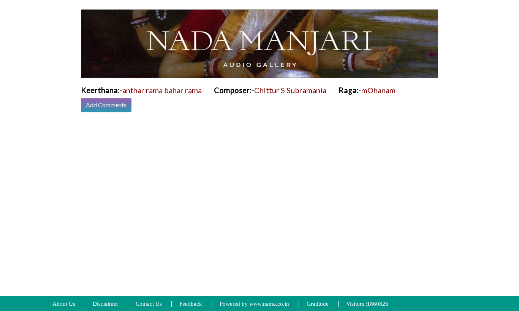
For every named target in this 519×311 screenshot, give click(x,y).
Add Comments (106, 104)
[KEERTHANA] (259, 43)
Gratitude (318, 304)
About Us (63, 304)
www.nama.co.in (269, 304)
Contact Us (149, 304)
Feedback (190, 304)
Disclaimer (105, 304)
